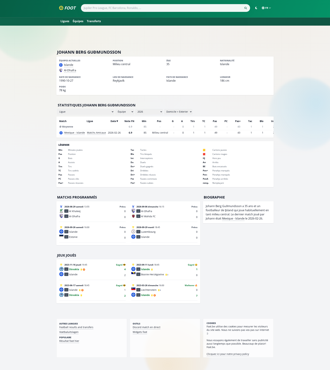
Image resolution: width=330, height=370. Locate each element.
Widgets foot (140, 332)
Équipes (78, 21)
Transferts (94, 21)
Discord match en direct (146, 327)
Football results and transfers (76, 327)
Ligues (64, 21)
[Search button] (245, 8)
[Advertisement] (165, 37)
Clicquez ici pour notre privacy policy (228, 354)
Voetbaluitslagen (69, 332)
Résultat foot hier (69, 341)
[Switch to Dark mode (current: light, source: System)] (256, 8)
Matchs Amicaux (96, 132)
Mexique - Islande (74, 132)
